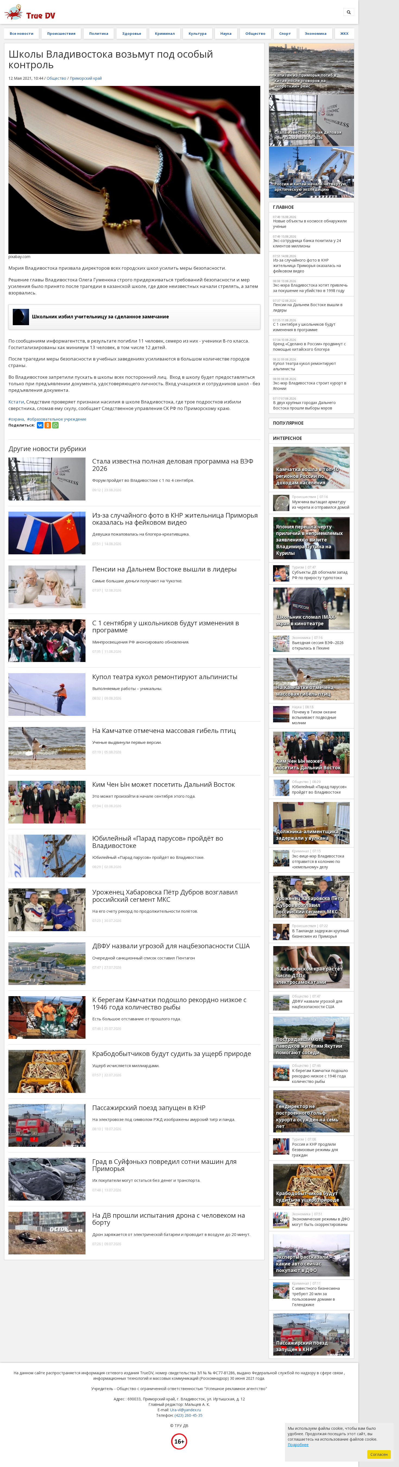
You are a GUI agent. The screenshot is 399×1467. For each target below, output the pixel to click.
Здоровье (131, 33)
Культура (198, 33)
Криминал (165, 33)
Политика (98, 33)
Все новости (21, 33)
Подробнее (298, 1444)
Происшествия (61, 33)
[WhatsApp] (55, 425)
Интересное (287, 438)
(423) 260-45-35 (188, 1415)
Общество (255, 33)
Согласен (379, 1454)
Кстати (16, 402)
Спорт (285, 33)
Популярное (288, 423)
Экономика (316, 33)
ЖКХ (344, 33)
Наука (226, 33)
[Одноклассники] (48, 425)
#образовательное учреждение (56, 419)
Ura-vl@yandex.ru (185, 1409)
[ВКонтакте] (40, 425)
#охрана (16, 419)
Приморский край (86, 78)
